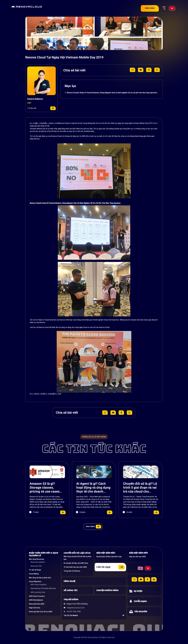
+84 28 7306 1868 (74, 611)
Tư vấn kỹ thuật (35, 570)
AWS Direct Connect (37, 596)
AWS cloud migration (39, 585)
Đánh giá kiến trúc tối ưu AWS (40, 612)
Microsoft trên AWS (36, 604)
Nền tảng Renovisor (36, 559)
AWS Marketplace (36, 600)
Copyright (77, 637)
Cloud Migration (35, 581)
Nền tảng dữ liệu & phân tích (40, 578)
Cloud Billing (34, 574)
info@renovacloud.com (75, 608)
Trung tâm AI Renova (72, 571)
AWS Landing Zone (38, 592)
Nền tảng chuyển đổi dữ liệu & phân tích (77, 557)
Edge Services (34, 608)
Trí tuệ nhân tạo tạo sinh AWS (75, 567)
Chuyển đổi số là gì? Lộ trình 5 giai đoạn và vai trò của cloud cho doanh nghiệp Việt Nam (140, 487)
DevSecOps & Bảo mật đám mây (109, 557)
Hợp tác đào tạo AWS (137, 557)
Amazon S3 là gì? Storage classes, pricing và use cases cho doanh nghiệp (45, 487)
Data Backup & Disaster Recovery (43, 588)
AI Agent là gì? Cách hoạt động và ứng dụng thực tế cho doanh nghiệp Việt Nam (93, 487)
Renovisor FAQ (36, 566)
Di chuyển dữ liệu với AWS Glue (76, 563)
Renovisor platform (38, 562)
